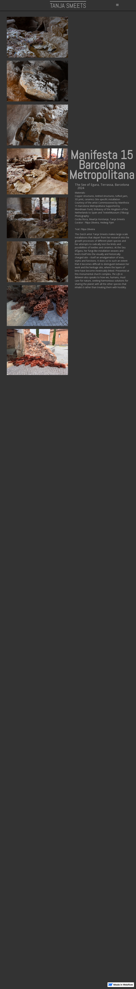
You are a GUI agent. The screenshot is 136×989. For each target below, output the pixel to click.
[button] (117, 5)
